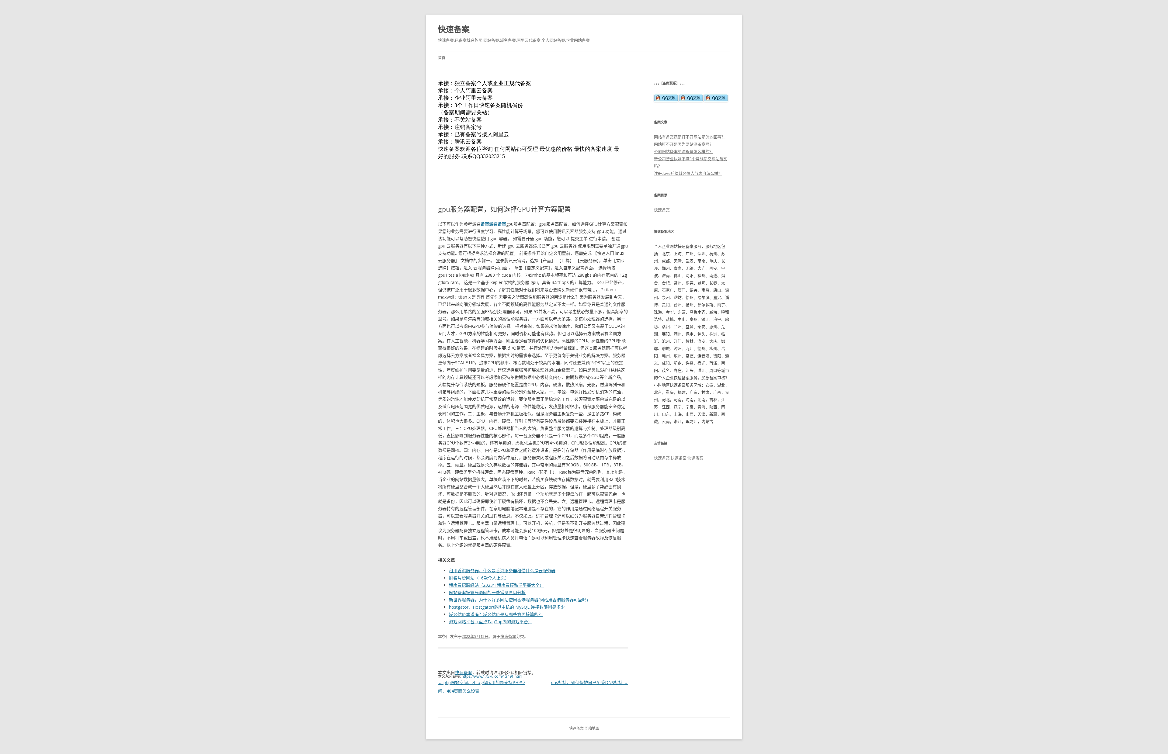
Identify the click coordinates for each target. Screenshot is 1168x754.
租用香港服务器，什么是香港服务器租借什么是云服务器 (502, 570)
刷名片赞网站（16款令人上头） (479, 578)
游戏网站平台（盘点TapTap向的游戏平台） (490, 621)
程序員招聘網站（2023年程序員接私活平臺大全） (496, 585)
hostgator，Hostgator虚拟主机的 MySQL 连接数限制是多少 (507, 607)
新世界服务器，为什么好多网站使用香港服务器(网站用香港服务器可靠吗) (518, 600)
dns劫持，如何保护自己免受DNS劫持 (589, 682)
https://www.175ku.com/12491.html (492, 676)
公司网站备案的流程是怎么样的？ (683, 151)
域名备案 (497, 224)
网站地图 (592, 728)
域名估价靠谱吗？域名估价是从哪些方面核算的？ (496, 614)
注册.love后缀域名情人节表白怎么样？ (688, 173)
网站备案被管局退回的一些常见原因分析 (487, 592)
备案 (485, 224)
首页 (441, 58)
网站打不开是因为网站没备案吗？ (683, 144)
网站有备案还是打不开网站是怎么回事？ (689, 137)
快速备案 (454, 29)
